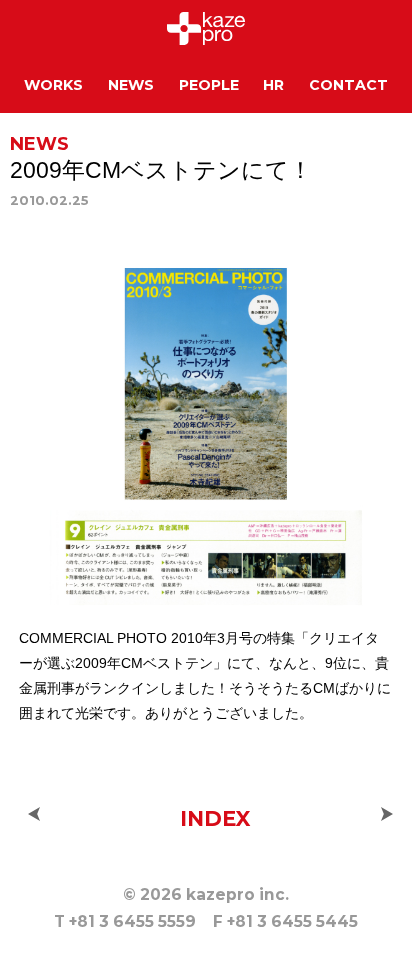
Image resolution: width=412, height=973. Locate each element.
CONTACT (348, 85)
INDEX (215, 818)
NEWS (131, 85)
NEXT (387, 813)
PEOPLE (209, 85)
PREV (34, 813)
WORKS (53, 85)
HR (273, 85)
